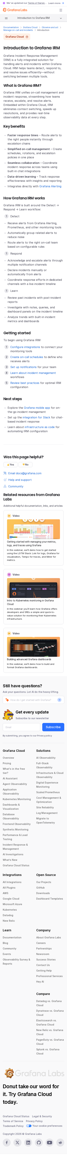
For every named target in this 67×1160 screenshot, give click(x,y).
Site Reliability (45, 807)
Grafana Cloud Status (16, 865)
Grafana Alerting (50, 186)
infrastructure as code (40, 427)
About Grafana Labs (48, 937)
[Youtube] (49, 1142)
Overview (8, 757)
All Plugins (9, 887)
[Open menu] (60, 10)
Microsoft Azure (12, 904)
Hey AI (40, 981)
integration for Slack (36, 417)
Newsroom (42, 954)
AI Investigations (13, 854)
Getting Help (44, 970)
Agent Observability (15, 783)
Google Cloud (11, 898)
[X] (17, 1142)
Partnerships (44, 948)
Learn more (54, 3)
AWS (5, 893)
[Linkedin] (28, 1142)
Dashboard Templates (49, 898)
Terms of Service (37, 3)
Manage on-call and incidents (18, 30)
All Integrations (12, 882)
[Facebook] (7, 1142)
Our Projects (43, 882)
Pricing (7, 763)
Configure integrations (25, 347)
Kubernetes (10, 909)
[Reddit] (60, 1142)
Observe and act (50, 27)
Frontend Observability (17, 823)
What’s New (10, 859)
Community (9, 948)
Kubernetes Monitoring (17, 799)
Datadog (8, 915)
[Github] (39, 1142)
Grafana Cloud (30, 27)
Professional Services (49, 976)
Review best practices (24, 383)
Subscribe (53, 727)
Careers (41, 942)
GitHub (40, 887)
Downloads (43, 893)
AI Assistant (10, 778)
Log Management (47, 812)
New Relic (9, 920)
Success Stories (46, 959)
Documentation (11, 27)
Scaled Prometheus (48, 792)
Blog (5, 942)
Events (7, 954)
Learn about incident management (33, 373)
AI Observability (45, 757)
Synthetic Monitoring (15, 829)
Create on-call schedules (26, 357)
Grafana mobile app (37, 407)
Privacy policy (44, 735)
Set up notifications (23, 367)
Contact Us (43, 965)
